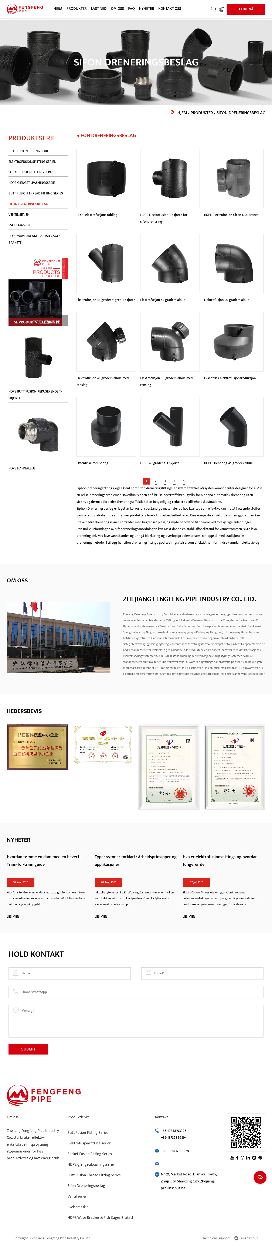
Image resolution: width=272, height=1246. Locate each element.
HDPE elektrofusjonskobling (97, 215)
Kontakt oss (169, 9)
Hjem (58, 9)
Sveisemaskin (19, 225)
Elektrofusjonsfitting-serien (84, 16)
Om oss (117, 9)
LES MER (13, 917)
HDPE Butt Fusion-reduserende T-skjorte (35, 395)
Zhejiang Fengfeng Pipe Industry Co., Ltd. (61, 1238)
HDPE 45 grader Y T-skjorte (159, 463)
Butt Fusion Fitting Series (29, 151)
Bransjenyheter (150, 16)
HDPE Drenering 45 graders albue (228, 463)
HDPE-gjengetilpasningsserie (31, 183)
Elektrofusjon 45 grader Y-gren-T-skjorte (105, 300)
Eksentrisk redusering (92, 463)
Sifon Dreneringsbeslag (28, 204)
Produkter (77, 9)
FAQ (131, 9)
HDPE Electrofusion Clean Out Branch (231, 215)
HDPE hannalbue (21, 469)
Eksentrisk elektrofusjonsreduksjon (230, 378)
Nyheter (146, 9)
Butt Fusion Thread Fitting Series (35, 194)
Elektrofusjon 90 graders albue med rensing (166, 381)
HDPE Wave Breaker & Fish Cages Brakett (34, 239)
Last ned (99, 9)
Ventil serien (19, 215)
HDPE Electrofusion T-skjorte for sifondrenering (163, 218)
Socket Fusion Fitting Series (31, 172)
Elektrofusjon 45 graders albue (162, 300)
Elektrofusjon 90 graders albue (226, 300)
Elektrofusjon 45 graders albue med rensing (102, 381)
